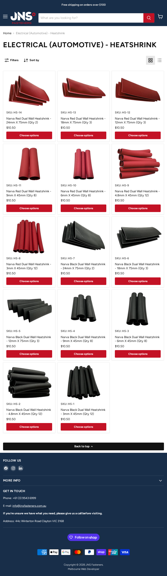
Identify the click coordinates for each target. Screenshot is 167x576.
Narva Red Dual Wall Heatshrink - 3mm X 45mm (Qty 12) (28, 266)
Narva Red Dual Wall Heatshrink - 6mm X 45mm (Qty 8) (83, 193)
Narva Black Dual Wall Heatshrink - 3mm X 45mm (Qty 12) (83, 412)
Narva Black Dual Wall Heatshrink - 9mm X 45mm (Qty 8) (83, 339)
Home (7, 33)
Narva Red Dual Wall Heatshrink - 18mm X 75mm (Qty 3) (83, 120)
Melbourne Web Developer (83, 569)
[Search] (148, 18)
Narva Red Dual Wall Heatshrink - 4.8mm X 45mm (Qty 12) (137, 193)
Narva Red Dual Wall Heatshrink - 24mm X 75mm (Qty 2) (28, 120)
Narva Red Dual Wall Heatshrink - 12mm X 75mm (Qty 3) (137, 120)
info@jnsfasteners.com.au (29, 506)
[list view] (159, 60)
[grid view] (150, 60)
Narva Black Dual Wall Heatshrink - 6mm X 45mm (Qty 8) (137, 339)
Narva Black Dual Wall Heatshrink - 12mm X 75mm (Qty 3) (28, 339)
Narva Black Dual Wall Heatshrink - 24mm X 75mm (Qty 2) (83, 266)
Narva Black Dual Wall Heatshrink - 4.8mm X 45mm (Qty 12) (28, 412)
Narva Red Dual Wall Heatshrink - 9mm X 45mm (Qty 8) (28, 193)
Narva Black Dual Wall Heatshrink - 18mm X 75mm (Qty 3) (137, 266)
